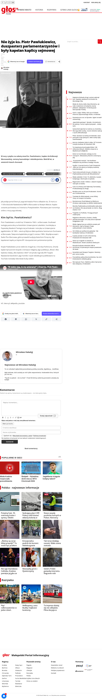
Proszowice (19, 676)
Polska (28, 676)
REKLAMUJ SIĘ (96, 2)
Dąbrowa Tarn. (7, 676)
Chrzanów (5, 673)
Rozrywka (51, 10)
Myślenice (5, 686)
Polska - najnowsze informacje (20, 487)
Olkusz (17, 668)
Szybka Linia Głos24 (69, 10)
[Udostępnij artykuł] (59, 61)
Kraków (4, 665)
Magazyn (29, 668)
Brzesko (4, 670)
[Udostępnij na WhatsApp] (26, 319)
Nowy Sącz (18, 665)
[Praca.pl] (79, 666)
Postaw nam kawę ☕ (35, 61)
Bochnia (4, 668)
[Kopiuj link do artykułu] (46, 319)
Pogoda (28, 665)
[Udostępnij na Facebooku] (5, 319)
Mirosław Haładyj (6, 68)
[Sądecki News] (89, 666)
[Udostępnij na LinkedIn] (16, 319)
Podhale (18, 673)
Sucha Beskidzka (20, 678)
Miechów (5, 684)
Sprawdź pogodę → (95, 10)
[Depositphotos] (79, 671)
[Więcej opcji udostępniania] (56, 319)
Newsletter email (56, 665)
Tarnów (17, 681)
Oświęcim (18, 670)
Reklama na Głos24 (57, 668)
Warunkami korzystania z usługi (22, 435)
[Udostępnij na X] (36, 319)
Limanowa (5, 681)
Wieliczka (18, 686)
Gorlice (4, 678)
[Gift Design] (89, 671)
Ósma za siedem (32, 681)
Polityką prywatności (39, 435)
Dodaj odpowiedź (46, 416)
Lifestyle (29, 670)
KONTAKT (87, 2)
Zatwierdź (9, 442)
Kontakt (53, 673)
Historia (39, 10)
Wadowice (18, 684)
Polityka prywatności (58, 670)
